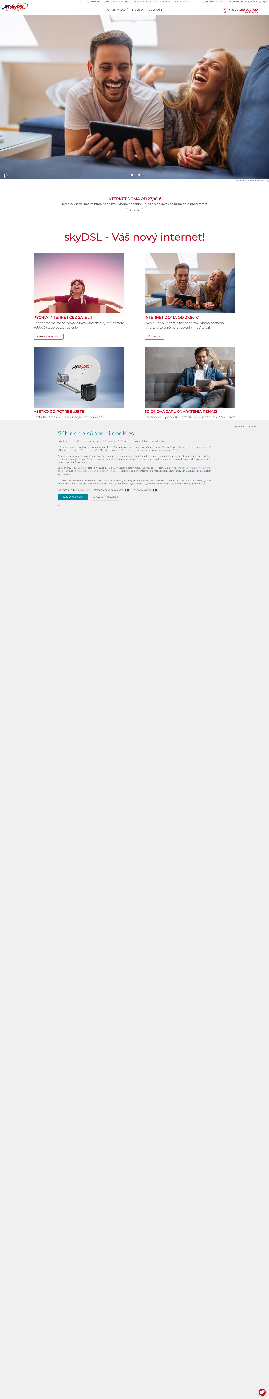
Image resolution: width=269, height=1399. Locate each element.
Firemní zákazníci (237, 2)
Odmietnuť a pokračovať (246, 427)
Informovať (117, 10)
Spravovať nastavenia (105, 497)
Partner (252, 2)
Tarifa (137, 10)
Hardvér (155, 10)
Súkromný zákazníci (214, 2)
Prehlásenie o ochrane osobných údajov (98, 471)
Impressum (64, 505)
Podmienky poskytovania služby (252, 181)
